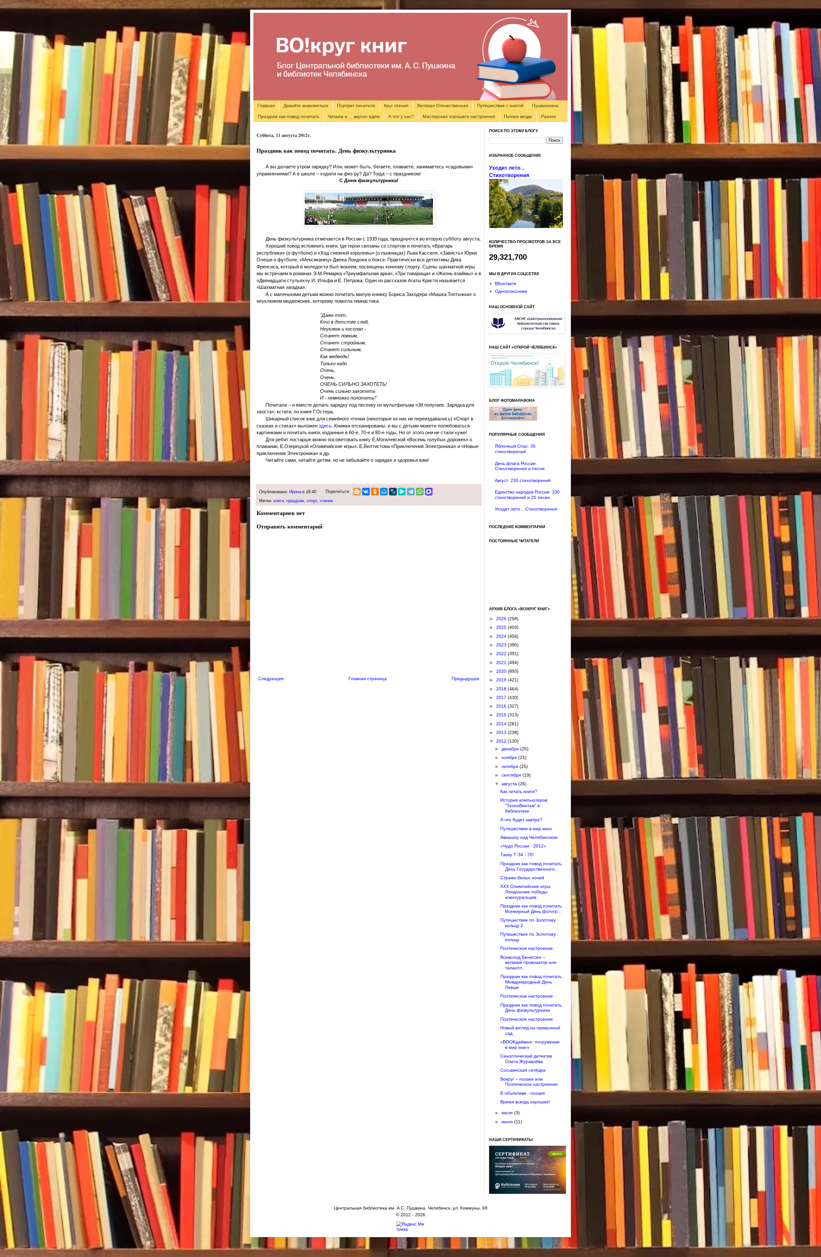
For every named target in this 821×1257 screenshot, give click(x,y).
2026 (502, 618)
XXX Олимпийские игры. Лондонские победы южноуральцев (526, 892)
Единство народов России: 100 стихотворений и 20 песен (527, 494)
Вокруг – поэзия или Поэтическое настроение (529, 1081)
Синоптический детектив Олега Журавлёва (526, 1058)
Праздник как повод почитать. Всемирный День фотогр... (531, 908)
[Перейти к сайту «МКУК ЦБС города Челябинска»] (527, 331)
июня (508, 1121)
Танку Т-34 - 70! (517, 854)
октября (511, 766)
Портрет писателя (356, 105)
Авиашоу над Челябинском (528, 837)
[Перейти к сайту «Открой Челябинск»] (527, 385)
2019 (502, 679)
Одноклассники (511, 291)
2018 (502, 688)
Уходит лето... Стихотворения (526, 508)
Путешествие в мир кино (526, 828)
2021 (502, 662)
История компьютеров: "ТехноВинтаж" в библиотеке (524, 805)
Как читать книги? (518, 791)
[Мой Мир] (384, 491)
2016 (502, 706)
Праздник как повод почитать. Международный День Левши (531, 982)
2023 (502, 644)
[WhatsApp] (420, 491)
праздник (295, 501)
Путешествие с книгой (500, 105)
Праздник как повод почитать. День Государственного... (531, 866)
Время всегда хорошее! (525, 1101)
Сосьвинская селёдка (523, 1070)
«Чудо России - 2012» (523, 845)
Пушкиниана (545, 105)
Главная (266, 105)
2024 (502, 636)
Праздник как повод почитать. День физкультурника (531, 1007)
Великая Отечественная (442, 105)
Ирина (295, 492)
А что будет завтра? (521, 819)
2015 (502, 714)
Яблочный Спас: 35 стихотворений (515, 448)
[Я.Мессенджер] (402, 491)
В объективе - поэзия (522, 1093)
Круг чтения (396, 105)
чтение (326, 501)
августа (510, 783)
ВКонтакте (505, 283)
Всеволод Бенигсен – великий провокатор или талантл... (528, 963)
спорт (312, 501)
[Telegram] (411, 491)
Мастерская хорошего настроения (459, 116)
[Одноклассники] (375, 491)
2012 (502, 741)
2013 (502, 732)
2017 (502, 697)
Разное (548, 116)
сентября (512, 775)
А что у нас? (401, 116)
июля (508, 1112)
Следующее (271, 678)
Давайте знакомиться (306, 105)
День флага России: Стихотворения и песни (520, 466)
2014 (502, 723)
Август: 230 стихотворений (523, 480)
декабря (511, 748)
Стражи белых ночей (522, 877)
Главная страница (368, 678)
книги (279, 501)
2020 (502, 671)
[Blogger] (357, 491)
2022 (502, 653)
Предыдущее (465, 678)
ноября (510, 757)
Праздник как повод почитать (288, 116)
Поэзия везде (518, 116)
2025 (502, 627)
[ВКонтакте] (366, 491)
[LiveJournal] (393, 491)
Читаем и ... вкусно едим (354, 116)
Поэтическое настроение (526, 948)
